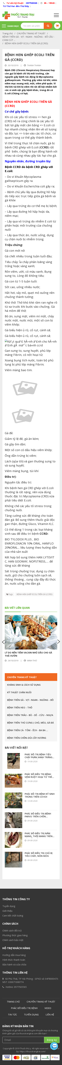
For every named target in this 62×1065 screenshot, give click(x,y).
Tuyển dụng (8, 906)
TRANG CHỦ (13, 1001)
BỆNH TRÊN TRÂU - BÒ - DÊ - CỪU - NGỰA (30, 715)
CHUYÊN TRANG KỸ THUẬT (31, 33)
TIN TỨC (12, 1014)
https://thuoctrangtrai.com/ (33, 1051)
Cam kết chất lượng (12, 915)
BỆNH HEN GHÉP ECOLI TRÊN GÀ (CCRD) (26, 43)
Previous (3, 641)
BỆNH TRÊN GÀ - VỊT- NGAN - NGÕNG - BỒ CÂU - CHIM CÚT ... (28, 38)
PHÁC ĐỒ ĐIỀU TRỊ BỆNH (24, 1008)
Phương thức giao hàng (15, 935)
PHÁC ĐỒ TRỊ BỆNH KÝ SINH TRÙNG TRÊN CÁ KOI (40, 795)
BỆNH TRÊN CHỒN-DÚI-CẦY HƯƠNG (26, 737)
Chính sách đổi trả (11, 930)
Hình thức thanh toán (13, 959)
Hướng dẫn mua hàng (14, 955)
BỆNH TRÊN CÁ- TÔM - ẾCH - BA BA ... (27, 730)
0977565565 (20, 986)
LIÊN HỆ (50, 1014)
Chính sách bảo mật (12, 940)
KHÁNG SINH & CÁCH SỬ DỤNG (24, 684)
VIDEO (48, 1008)
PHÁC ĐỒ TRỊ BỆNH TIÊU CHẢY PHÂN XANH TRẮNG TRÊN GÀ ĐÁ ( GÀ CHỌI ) (38, 757)
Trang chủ (7, 33)
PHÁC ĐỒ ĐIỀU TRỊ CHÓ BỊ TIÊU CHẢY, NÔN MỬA (38, 854)
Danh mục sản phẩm (10, 27)
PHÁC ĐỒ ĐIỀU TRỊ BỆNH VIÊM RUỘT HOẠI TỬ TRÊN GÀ (39, 777)
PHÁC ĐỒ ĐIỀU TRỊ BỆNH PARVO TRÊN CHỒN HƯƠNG (38, 816)
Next (58, 641)
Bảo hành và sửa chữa (14, 964)
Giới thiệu (7, 910)
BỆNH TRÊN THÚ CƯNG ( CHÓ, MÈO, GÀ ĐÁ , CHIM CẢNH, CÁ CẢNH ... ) (30, 723)
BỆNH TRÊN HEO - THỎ (19, 707)
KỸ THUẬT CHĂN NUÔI (19, 692)
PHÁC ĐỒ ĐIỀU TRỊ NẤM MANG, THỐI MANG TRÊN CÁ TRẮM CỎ (38, 836)
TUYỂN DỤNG (31, 1014)
